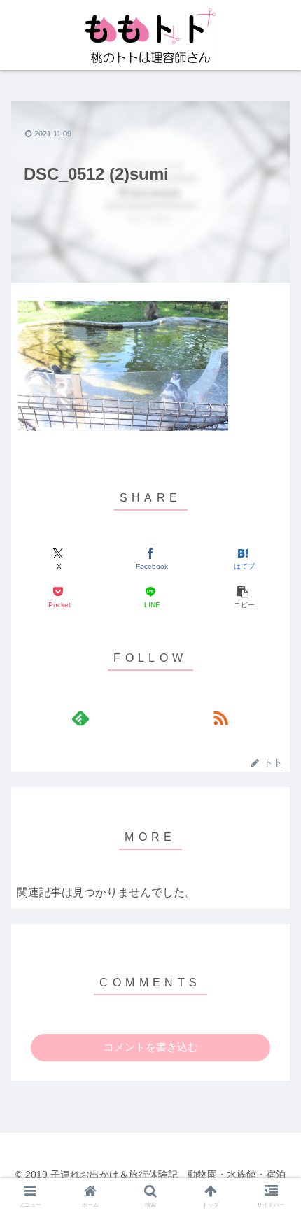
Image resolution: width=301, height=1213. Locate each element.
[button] (243, 597)
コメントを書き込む (151, 1047)
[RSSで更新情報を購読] (221, 718)
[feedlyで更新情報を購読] (80, 718)
